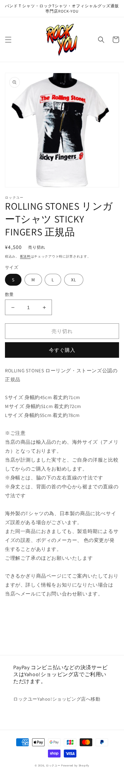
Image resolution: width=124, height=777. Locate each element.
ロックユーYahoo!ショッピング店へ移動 (57, 699)
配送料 (25, 256)
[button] (8, 39)
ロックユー (53, 765)
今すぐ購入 (62, 350)
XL (73, 280)
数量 (9, 294)
